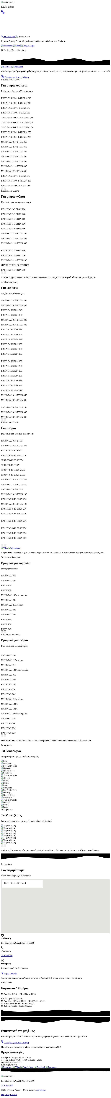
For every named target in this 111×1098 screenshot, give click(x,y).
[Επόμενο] (5, 188)
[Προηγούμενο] (2, 188)
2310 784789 (6, 955)
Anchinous (40, 1090)
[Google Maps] (27, 46)
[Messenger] (7, 46)
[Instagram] (17, 67)
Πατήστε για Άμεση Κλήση (16, 77)
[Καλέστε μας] (3, 13)
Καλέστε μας (9, 36)
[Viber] (16, 46)
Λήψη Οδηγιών (10, 973)
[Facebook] (6, 67)
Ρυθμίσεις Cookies (9, 1094)
